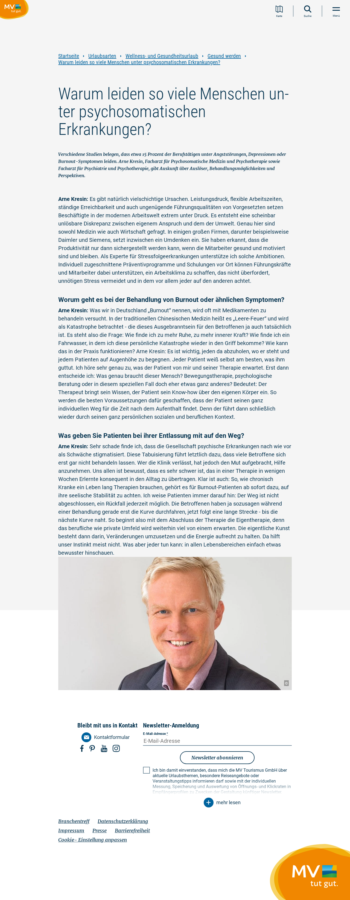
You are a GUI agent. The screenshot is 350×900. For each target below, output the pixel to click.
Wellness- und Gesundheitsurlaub (162, 56)
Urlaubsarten (102, 56)
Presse (99, 830)
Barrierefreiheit (132, 830)
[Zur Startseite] (15, 10)
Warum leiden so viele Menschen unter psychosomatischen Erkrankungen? (139, 62)
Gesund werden (224, 56)
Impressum (71, 830)
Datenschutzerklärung (123, 821)
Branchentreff (73, 821)
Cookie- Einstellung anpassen (92, 840)
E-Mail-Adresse (155, 734)
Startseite (68, 56)
